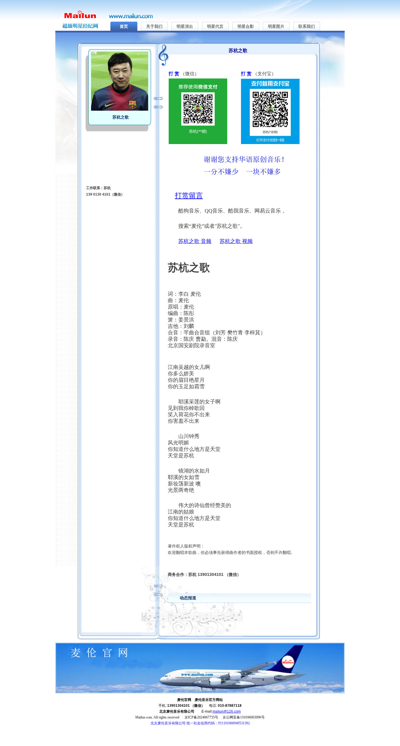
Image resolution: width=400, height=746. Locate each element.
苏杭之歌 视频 (236, 241)
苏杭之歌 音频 (194, 241)
